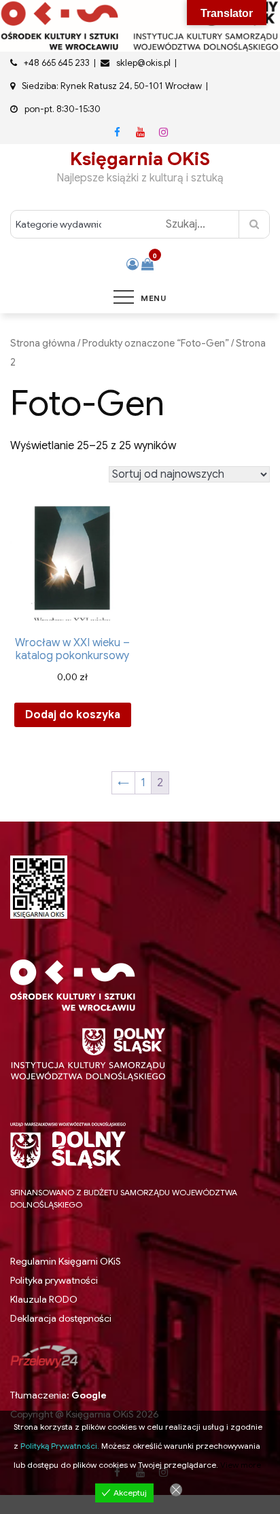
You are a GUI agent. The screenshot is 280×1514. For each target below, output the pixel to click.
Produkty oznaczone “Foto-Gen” (155, 343)
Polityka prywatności (54, 1280)
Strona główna (42, 343)
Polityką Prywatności (58, 1446)
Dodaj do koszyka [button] (72, 715)
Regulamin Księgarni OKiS (65, 1261)
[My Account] (132, 264)
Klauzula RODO (43, 1299)
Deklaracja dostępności (60, 1318)
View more (240, 1465)
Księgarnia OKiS (140, 159)
